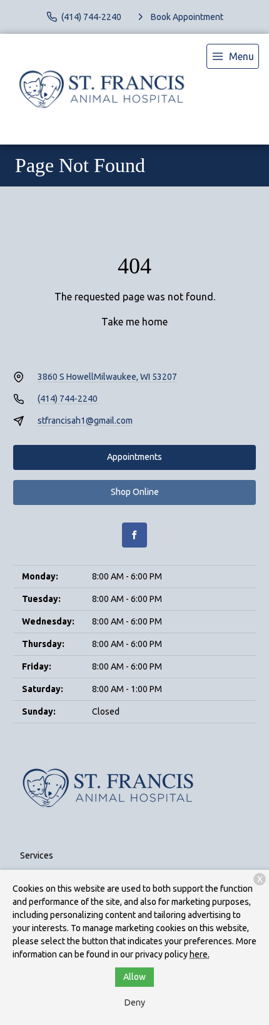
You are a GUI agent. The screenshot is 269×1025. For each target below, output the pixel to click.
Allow (134, 977)
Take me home (134, 321)
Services (36, 855)
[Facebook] (134, 535)
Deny (134, 1002)
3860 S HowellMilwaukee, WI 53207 (107, 377)
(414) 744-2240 (68, 399)
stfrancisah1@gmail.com (85, 421)
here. (200, 954)
